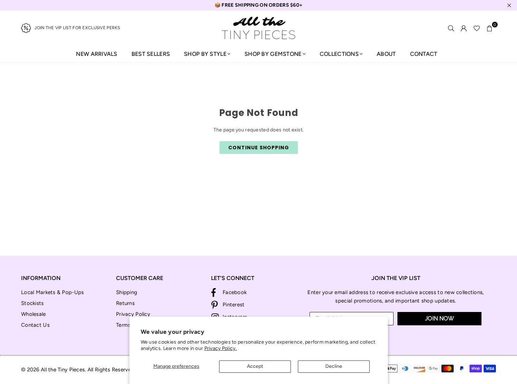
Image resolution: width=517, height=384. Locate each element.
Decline (333, 366)
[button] (489, 28)
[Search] (451, 28)
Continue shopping (258, 147)
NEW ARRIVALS (96, 54)
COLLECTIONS (339, 54)
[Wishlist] (476, 28)
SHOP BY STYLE (205, 54)
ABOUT (386, 54)
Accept (255, 366)
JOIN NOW (439, 318)
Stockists (32, 303)
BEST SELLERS (151, 54)
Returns (125, 303)
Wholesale (33, 314)
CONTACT (424, 54)
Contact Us (35, 325)
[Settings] (464, 28)
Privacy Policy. (220, 348)
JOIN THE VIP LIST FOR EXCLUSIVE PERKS (77, 27)
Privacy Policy (133, 314)
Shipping (126, 292)
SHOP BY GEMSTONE (272, 54)
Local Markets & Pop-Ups (52, 292)
